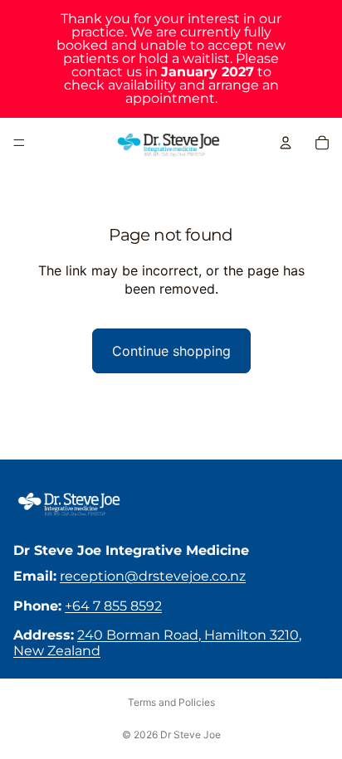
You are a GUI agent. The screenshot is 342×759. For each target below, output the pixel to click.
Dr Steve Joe (190, 734)
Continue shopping (171, 351)
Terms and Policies (171, 702)
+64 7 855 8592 (113, 606)
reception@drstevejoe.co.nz (153, 576)
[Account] (285, 142)
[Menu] (19, 143)
